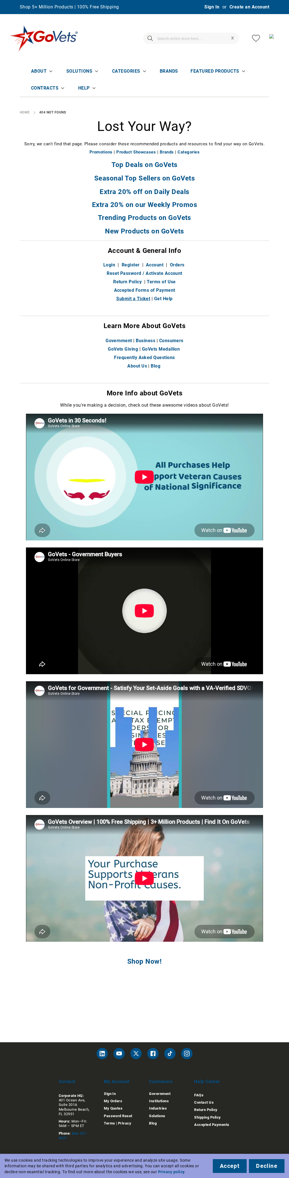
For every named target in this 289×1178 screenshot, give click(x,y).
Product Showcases (136, 152)
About (39, 71)
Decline (266, 1166)
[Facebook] (153, 1053)
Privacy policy (171, 1172)
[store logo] (44, 38)
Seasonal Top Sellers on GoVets (144, 178)
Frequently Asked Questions (144, 357)
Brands (169, 71)
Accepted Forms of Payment (144, 290)
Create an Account (249, 7)
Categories (126, 71)
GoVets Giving (123, 349)
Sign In (211, 7)
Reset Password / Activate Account (144, 273)
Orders (177, 265)
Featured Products (215, 71)
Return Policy (127, 281)
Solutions (79, 71)
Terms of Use (161, 281)
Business (145, 340)
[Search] (150, 38)
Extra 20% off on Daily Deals (144, 192)
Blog (155, 366)
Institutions (159, 1101)
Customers (160, 1081)
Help (84, 88)
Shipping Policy (207, 1117)
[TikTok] (170, 1053)
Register (131, 265)
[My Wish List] (256, 38)
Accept (230, 1166)
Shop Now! (144, 961)
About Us (137, 366)
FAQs (198, 1095)
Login (109, 265)
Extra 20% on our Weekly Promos (144, 205)
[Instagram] (186, 1053)
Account (154, 265)
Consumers (171, 340)
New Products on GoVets (144, 231)
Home (25, 112)
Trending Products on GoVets (144, 218)
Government (119, 340)
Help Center (207, 1081)
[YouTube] (119, 1053)
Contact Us (204, 1102)
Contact (67, 1081)
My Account (117, 1081)
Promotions (101, 152)
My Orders (113, 1101)
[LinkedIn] (102, 1053)
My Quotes (113, 1108)
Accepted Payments (211, 1125)
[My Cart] (273, 38)
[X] (136, 1053)
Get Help (163, 298)
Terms (109, 1123)
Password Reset (118, 1116)
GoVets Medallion (161, 349)
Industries (158, 1108)
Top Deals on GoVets (144, 165)
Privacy (124, 1123)
